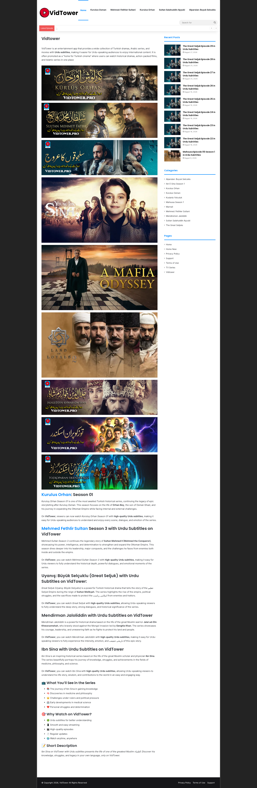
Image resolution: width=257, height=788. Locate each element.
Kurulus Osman (98, 9)
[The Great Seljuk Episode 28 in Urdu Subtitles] (172, 63)
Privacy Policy (173, 254)
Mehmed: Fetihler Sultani (123, 9)
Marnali (169, 207)
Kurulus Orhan (147, 9)
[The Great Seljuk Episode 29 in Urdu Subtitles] (172, 50)
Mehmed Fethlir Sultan (64, 528)
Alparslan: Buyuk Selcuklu (202, 9)
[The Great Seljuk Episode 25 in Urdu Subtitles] (172, 103)
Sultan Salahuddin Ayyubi (172, 9)
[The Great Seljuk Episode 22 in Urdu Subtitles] (172, 142)
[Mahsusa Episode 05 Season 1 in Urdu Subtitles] (172, 155)
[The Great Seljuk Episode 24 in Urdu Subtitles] (172, 116)
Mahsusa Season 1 (175, 202)
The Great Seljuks (174, 225)
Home (83, 10)
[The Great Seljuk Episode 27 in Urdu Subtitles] (172, 76)
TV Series (170, 267)
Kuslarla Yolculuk (174, 197)
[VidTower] (58, 13)
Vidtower (170, 272)
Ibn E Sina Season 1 (175, 184)
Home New (171, 249)
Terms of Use (172, 263)
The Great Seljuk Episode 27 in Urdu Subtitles (77, 28)
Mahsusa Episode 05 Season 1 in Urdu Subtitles (199, 153)
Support (170, 258)
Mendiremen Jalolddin (176, 216)
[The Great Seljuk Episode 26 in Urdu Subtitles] (172, 89)
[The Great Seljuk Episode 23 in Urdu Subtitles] (172, 129)
